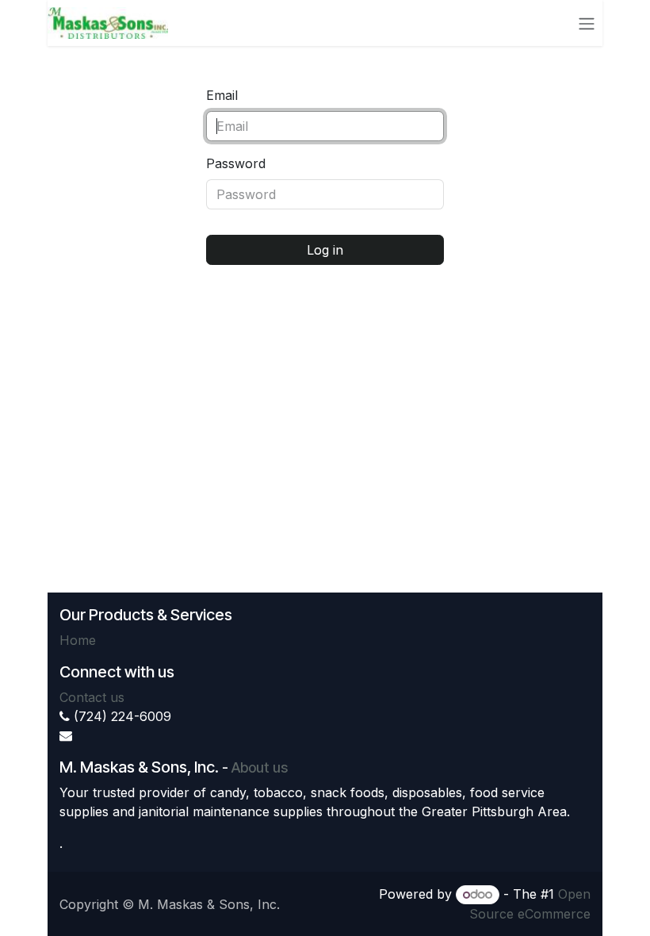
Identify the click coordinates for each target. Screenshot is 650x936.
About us (259, 767)
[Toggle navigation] (586, 23)
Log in (325, 250)
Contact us (91, 697)
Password (236, 163)
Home (77, 640)
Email (222, 95)
